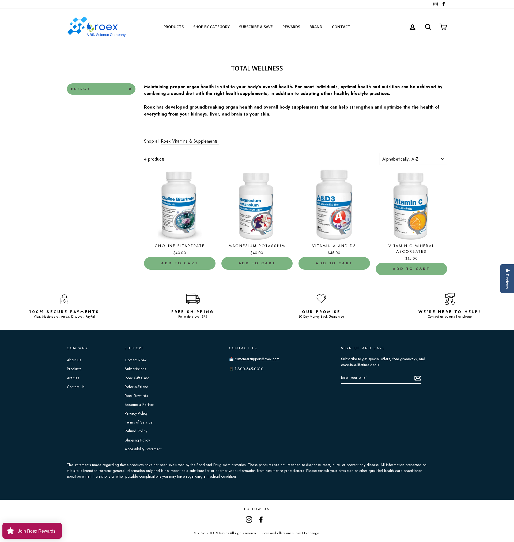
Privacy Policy (136, 413)
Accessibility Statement (143, 449)
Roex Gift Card (137, 378)
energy (80, 89)
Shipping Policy (137, 440)
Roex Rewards (136, 395)
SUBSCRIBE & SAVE (256, 26)
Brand (315, 26)
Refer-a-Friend (137, 386)
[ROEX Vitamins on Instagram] (249, 519)
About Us (74, 360)
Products (174, 26)
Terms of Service (138, 422)
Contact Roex (135, 360)
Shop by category (211, 26)
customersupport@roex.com (257, 359)
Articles (73, 378)
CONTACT (341, 26)
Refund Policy (136, 431)
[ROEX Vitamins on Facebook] (261, 519)
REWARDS (291, 26)
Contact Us (75, 386)
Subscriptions (135, 369)
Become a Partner (139, 404)
